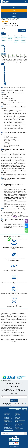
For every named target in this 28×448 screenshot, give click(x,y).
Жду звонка (14, 400)
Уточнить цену (22, 30)
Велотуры (6, 424)
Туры (14, 7)
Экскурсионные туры (8, 430)
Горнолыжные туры (8, 425)
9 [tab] (4, 80)
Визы (16, 421)
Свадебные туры (19, 428)
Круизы (17, 427)
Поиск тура (6, 414)
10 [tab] (5, 82)
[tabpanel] (4, 38)
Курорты (14, 13)
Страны (17, 413)
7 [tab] (4, 76)
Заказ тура (17, 417)
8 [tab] (4, 78)
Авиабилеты (6, 417)
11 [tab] (5, 84)
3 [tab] (4, 51)
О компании (18, 414)
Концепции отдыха (8, 421)
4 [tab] (4, 71)
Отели (14, 10)
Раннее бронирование (8, 428)
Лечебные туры (7, 427)
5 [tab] (4, 73)
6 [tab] (4, 75)
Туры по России (7, 413)
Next (2, 45)
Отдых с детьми (18, 424)
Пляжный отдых (19, 425)
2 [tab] (4, 49)
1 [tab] (4, 47)
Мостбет (17, 446)
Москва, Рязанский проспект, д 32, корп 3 (18, 408)
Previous (3, 34)
